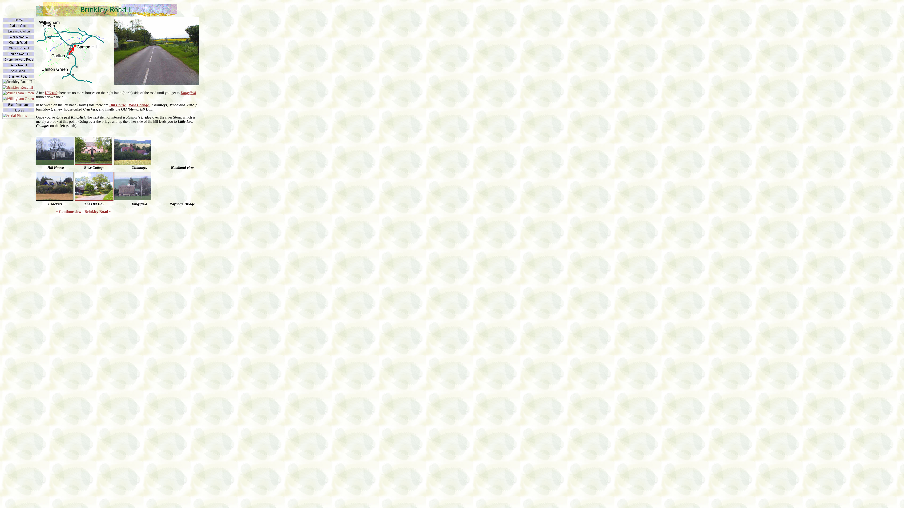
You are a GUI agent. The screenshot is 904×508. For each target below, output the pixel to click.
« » (83, 212)
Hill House (117, 105)
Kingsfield (188, 93)
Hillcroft (51, 93)
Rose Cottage (139, 105)
